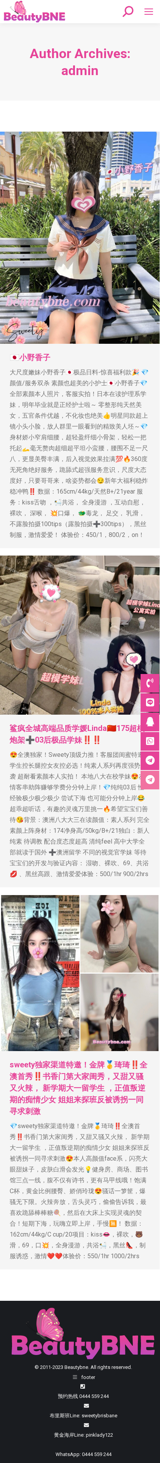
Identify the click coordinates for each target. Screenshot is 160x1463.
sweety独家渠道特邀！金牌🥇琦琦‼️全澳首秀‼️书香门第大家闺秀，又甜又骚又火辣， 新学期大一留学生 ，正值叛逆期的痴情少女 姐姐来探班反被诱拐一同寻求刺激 (79, 1088)
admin (80, 70)
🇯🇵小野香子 (30, 357)
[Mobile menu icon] (148, 11)
